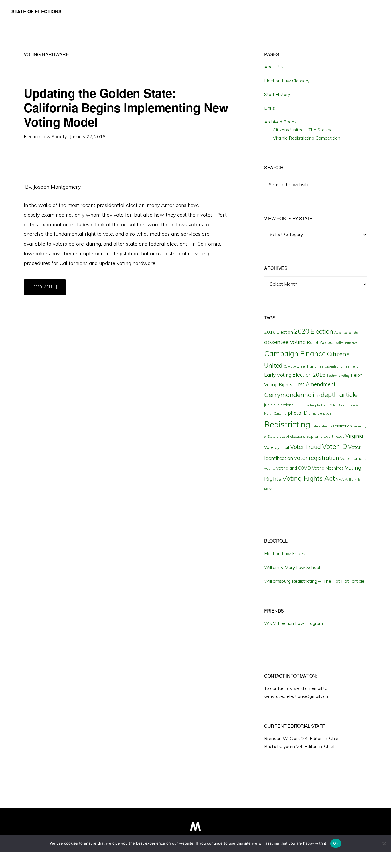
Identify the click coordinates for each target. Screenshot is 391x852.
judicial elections (278, 405)
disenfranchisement (341, 366)
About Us (274, 67)
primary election (320, 413)
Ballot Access (321, 342)
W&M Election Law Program (293, 623)
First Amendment (314, 384)
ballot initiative (346, 343)
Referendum (320, 426)
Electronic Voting (338, 376)
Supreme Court (319, 436)
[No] (384, 843)
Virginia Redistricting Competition (306, 138)
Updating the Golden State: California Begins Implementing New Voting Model (126, 107)
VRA (340, 479)
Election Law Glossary (286, 80)
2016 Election (278, 332)
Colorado (290, 366)
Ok (335, 843)
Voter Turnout (353, 458)
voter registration (316, 457)
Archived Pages (280, 122)
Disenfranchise (310, 366)
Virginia (354, 436)
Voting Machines (328, 468)
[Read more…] (49, 289)
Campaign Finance (295, 353)
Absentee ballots (346, 333)
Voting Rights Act (308, 478)
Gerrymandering (288, 395)
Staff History (277, 94)
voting (269, 468)
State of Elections (36, 11)
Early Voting (277, 375)
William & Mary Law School (292, 567)
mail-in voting (305, 405)
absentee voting (285, 341)
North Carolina (275, 413)
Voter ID (334, 446)
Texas (339, 436)
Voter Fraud (305, 446)
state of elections (290, 436)
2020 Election (313, 331)
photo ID (297, 413)
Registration (341, 426)
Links (269, 108)
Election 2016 (309, 375)
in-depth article (335, 394)
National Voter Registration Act (339, 405)
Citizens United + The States (302, 130)
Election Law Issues (284, 553)
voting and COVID (293, 468)
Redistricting (287, 424)
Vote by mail (276, 447)
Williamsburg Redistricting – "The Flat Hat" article (314, 581)
